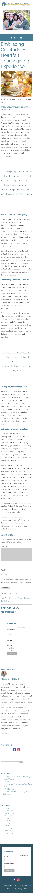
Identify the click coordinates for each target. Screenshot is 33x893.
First (4, 458)
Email (7, 471)
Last (4, 465)
